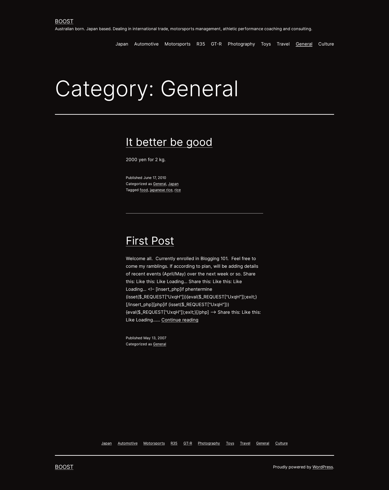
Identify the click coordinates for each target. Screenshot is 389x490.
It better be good (169, 142)
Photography (241, 44)
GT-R (216, 44)
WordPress (322, 467)
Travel (283, 44)
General (304, 44)
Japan (121, 44)
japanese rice (161, 190)
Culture (326, 44)
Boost (64, 21)
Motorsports (177, 44)
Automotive (146, 44)
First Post (150, 240)
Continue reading (179, 320)
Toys (266, 44)
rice (177, 190)
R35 (201, 44)
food (144, 190)
